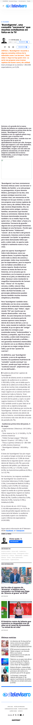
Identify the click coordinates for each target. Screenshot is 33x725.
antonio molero (5, 551)
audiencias (22, 551)
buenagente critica (22, 553)
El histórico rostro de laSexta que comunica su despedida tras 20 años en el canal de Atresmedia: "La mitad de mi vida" (16, 624)
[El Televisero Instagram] (18, 715)
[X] (20, 39)
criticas (12, 555)
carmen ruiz (4, 555)
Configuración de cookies (11, 708)
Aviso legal (10, 706)
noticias (3, 557)
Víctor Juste (15, 39)
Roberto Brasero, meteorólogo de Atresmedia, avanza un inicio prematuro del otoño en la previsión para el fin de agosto (20, 670)
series (9, 557)
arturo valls (15, 551)
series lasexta (5, 559)
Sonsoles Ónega (13, 1)
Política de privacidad (19, 706)
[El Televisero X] (15, 715)
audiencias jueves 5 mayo (8, 553)
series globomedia (17, 557)
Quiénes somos (13, 711)
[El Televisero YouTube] (21, 715)
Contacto (20, 711)
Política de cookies (23, 708)
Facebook (9, 531)
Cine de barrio (22, 1)
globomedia (18, 555)
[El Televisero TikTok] (23, 715)
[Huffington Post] (16, 720)
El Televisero (5, 22)
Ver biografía (14, 541)
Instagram (20, 531)
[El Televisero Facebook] (13, 715)
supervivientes (14, 559)
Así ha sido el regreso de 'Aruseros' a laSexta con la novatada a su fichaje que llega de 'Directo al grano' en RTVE (15, 590)
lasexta (25, 555)
